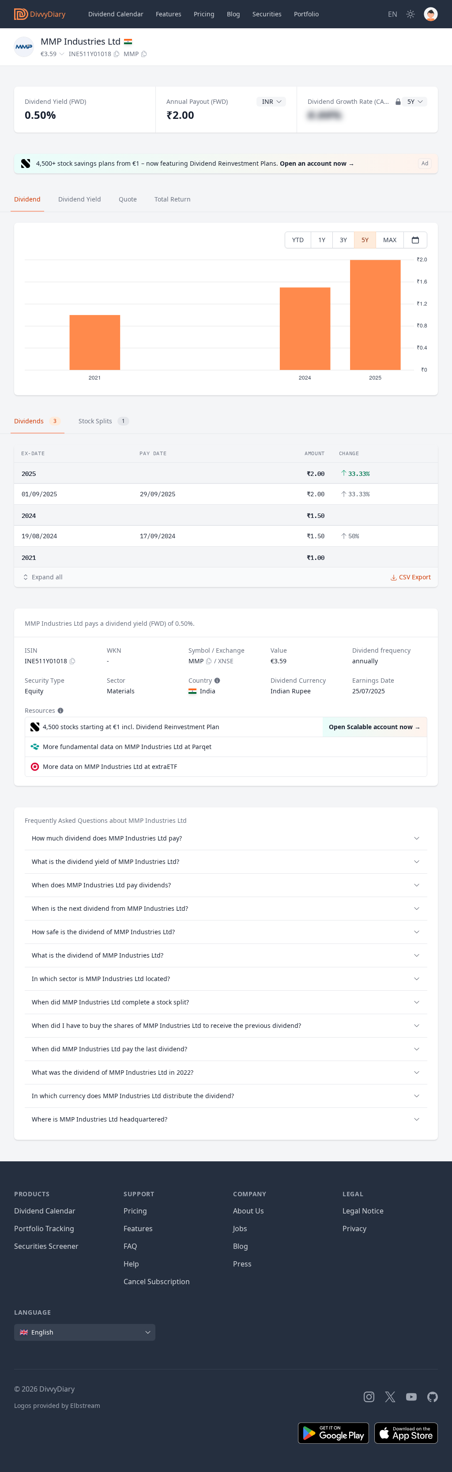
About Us (248, 1211)
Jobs (240, 1228)
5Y (365, 240)
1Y (321, 240)
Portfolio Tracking (44, 1228)
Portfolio (306, 14)
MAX (389, 240)
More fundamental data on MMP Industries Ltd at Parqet (127, 746)
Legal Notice (363, 1211)
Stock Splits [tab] (102, 421)
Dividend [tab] (27, 199)
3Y (343, 240)
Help (131, 1264)
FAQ (130, 1246)
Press (242, 1264)
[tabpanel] (226, 309)
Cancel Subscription (157, 1281)
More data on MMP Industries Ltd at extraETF (110, 766)
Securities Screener (46, 1246)
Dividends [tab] (35, 421)
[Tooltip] (216, 680)
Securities (267, 14)
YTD (298, 240)
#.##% (325, 114)
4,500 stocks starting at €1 (131, 727)
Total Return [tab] (172, 199)
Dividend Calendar (115, 14)
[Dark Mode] (410, 14)
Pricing (204, 14)
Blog (240, 1246)
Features (168, 14)
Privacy (354, 1228)
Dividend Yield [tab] (79, 199)
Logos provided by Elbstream (57, 1405)
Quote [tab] (128, 199)
